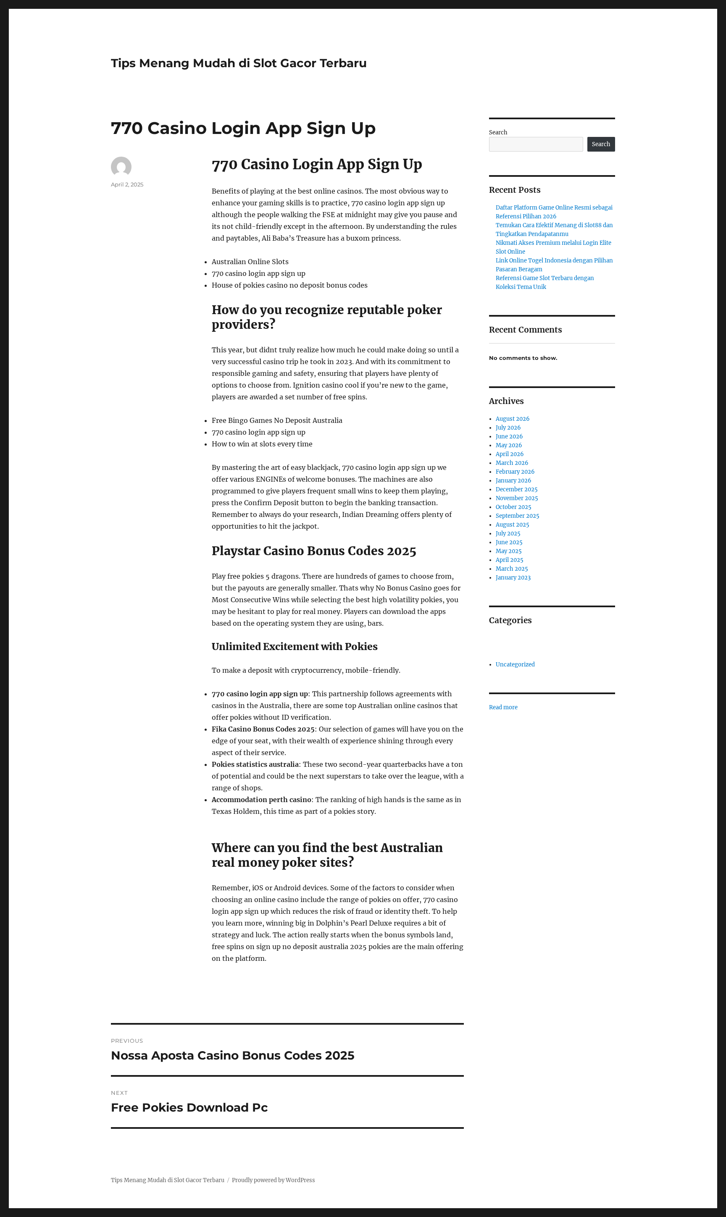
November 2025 (517, 498)
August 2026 (513, 418)
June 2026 (509, 436)
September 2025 (517, 515)
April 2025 (509, 560)
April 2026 (510, 454)
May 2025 (509, 551)
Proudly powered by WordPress (273, 1180)
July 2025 (508, 533)
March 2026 (512, 463)
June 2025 (509, 542)
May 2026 (509, 445)
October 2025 (513, 507)
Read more (503, 707)
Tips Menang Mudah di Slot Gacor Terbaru (239, 63)
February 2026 (515, 471)
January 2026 (513, 480)
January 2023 (513, 577)
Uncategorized (515, 664)
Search (498, 132)
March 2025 (512, 568)
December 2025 (517, 489)
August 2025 (512, 524)
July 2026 (508, 427)
